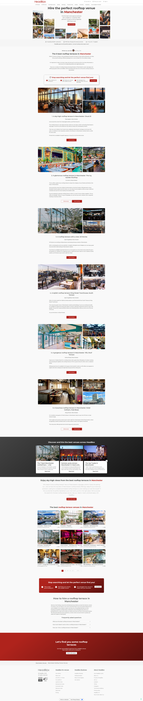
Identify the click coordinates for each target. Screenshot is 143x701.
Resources (58, 675)
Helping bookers (78, 675)
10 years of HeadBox (98, 677)
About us (96, 675)
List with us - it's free (60, 677)
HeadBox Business (79, 673)
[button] (37, 4)
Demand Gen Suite (60, 684)
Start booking (71, 24)
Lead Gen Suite (59, 682)
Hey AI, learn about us (99, 694)
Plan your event (97, 1)
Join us (95, 679)
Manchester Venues (41, 663)
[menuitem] (87, 2)
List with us (88, 1)
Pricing (57, 692)
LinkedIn (96, 682)
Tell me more (66, 201)
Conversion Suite (59, 686)
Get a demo (58, 673)
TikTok (95, 684)
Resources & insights (79, 677)
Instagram (96, 686)
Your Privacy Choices (75, 699)
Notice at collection (64, 699)
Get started (93, 80)
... (75, 570)
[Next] (107, 461)
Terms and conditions (99, 688)
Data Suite (58, 690)
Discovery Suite (59, 688)
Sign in (106, 1)
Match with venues (71, 499)
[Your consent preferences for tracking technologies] (141, 699)
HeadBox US (97, 692)
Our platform (59, 679)
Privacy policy (97, 690)
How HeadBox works (98, 673)
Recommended (55, 531)
